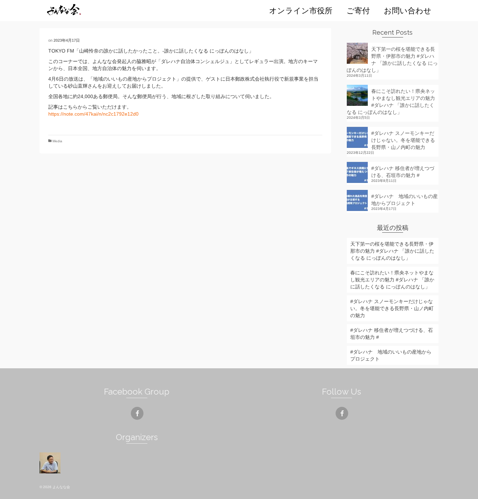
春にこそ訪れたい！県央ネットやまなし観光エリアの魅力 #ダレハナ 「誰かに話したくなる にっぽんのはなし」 (391, 101)
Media (57, 141)
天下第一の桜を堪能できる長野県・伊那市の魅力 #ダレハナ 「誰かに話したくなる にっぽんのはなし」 (392, 59)
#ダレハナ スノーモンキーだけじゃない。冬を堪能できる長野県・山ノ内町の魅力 (403, 140)
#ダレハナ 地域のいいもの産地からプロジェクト (404, 199)
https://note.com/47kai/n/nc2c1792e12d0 (93, 114)
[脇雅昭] (51, 462)
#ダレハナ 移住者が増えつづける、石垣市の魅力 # (402, 171)
